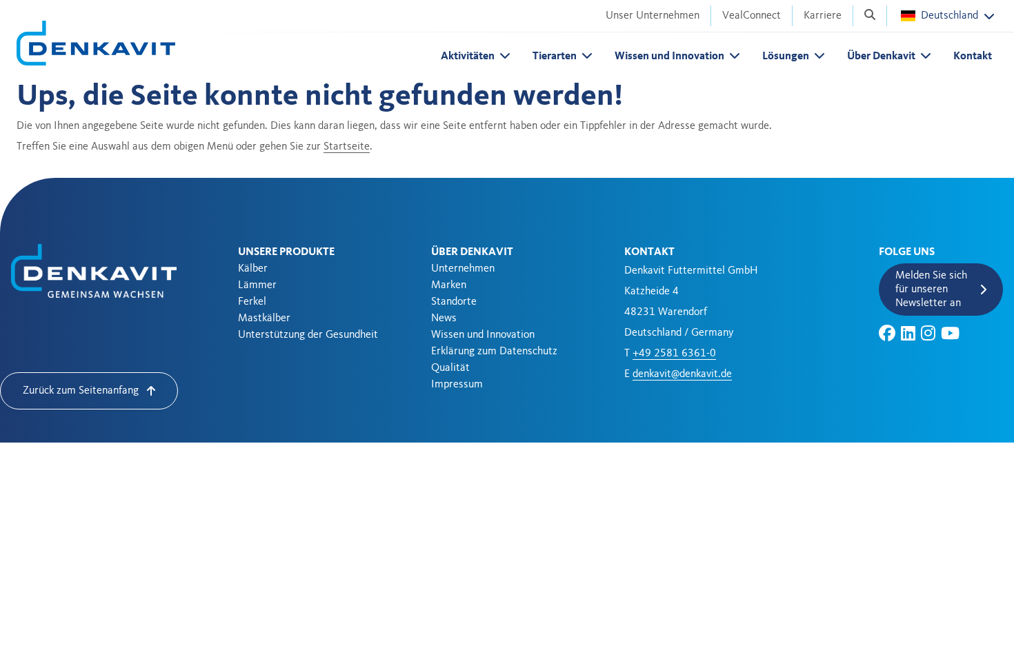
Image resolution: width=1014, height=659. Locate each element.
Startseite (347, 146)
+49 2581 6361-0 (674, 353)
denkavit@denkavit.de (682, 374)
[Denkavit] (96, 43)
